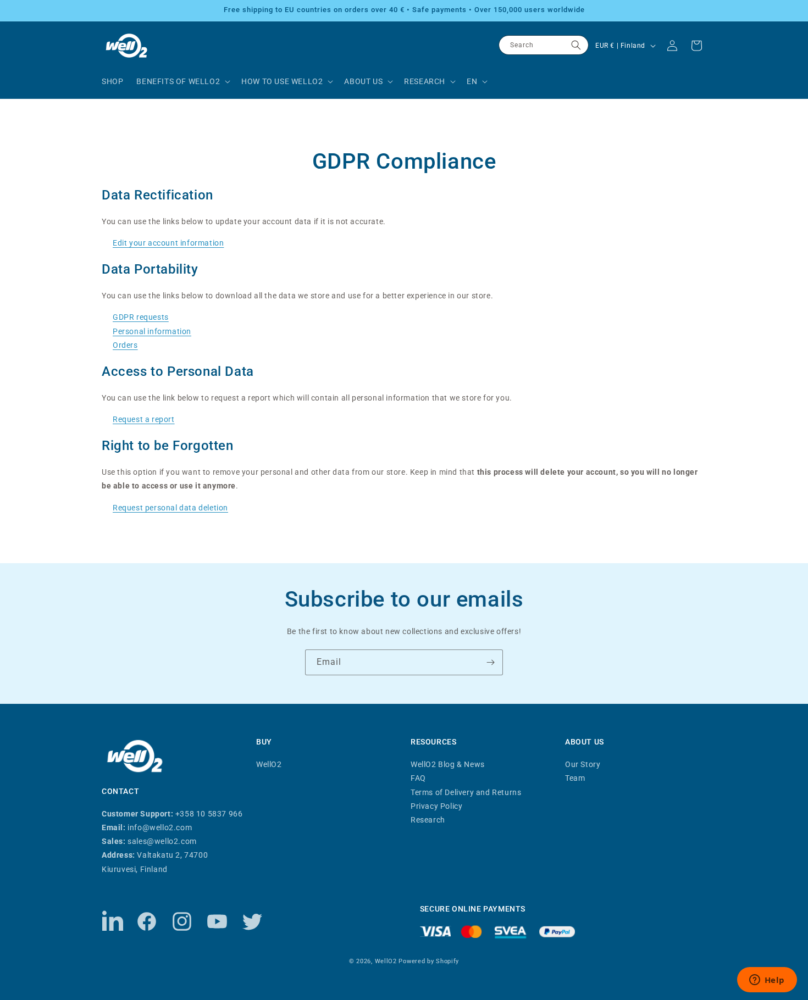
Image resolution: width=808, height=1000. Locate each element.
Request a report (144, 419)
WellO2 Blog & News (448, 764)
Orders (125, 345)
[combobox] (543, 45)
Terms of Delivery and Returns (466, 792)
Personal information (152, 331)
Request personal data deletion (170, 507)
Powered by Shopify (429, 961)
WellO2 (269, 764)
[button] (182, 81)
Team (575, 778)
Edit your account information (168, 242)
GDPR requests (141, 317)
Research (428, 819)
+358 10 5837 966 (209, 813)
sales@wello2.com (162, 841)
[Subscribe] (490, 662)
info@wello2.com (160, 827)
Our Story (582, 764)
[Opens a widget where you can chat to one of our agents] (767, 981)
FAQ (418, 778)
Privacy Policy (436, 806)
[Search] (576, 45)
